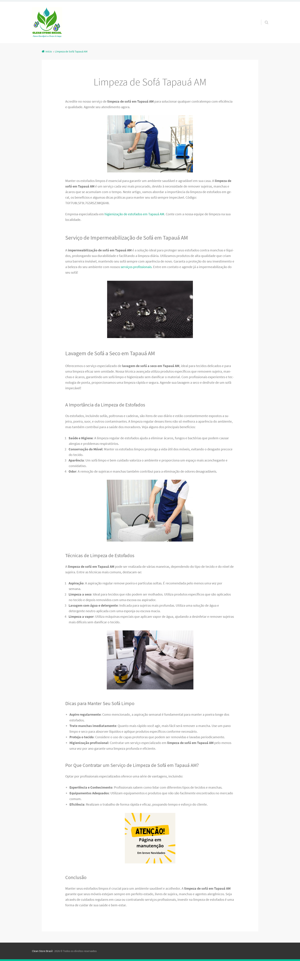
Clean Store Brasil (42, 951)
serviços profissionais (136, 267)
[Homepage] (47, 22)
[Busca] (263, 18)
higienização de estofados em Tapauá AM (134, 214)
